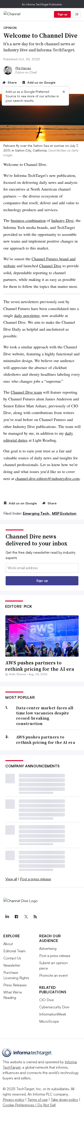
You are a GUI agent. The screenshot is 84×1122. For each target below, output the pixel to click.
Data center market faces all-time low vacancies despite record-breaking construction (45, 715)
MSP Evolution (64, 513)
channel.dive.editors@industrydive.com (47, 478)
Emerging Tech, (37, 513)
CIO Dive (46, 1000)
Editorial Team (14, 951)
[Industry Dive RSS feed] (35, 916)
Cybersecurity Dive (54, 1007)
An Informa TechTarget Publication (42, 4)
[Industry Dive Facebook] (16, 916)
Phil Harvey (23, 68)
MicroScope (49, 1021)
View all (11, 879)
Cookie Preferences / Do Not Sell (29, 1105)
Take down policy (64, 1099)
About (8, 944)
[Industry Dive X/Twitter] (25, 916)
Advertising (47, 948)
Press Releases (15, 985)
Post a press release (35, 879)
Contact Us (12, 958)
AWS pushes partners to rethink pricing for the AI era (39, 666)
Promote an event (53, 975)
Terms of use (37, 1099)
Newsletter (11, 965)
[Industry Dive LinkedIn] (7, 916)
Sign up (62, 14)
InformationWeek (52, 1014)
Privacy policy (13, 1099)
